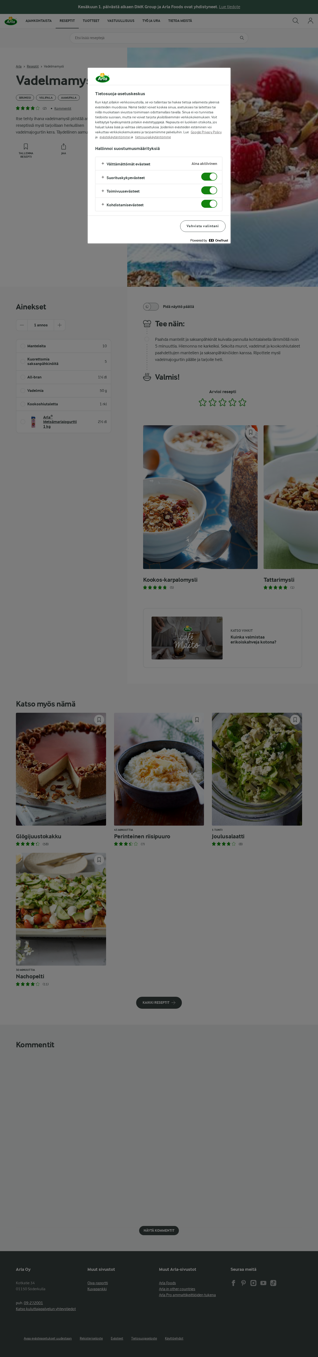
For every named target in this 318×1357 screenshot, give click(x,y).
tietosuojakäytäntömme (153, 137)
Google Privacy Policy (206, 132)
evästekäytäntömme (115, 137)
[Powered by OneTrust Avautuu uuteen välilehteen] (209, 240)
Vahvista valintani (203, 226)
